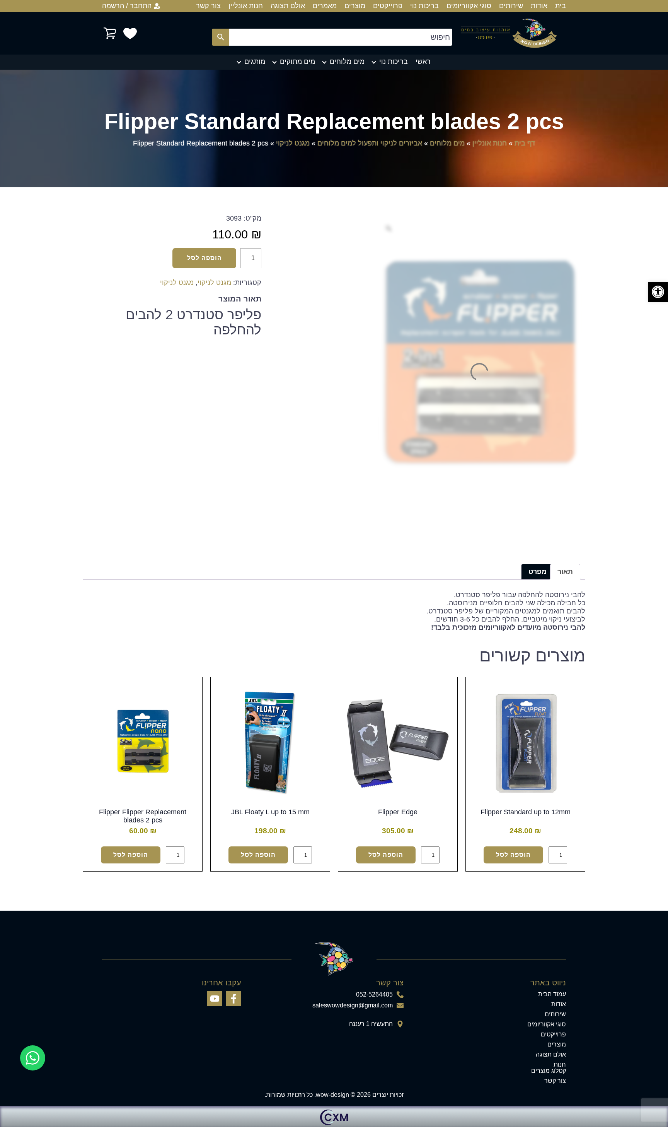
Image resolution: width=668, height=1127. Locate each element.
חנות (560, 1065)
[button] (658, 292)
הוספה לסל (204, 258)
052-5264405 (374, 995)
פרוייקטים (387, 6)
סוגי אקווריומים (468, 6)
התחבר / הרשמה (127, 6)
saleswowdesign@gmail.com (352, 1005)
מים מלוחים (347, 61)
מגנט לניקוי (293, 143)
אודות (539, 6)
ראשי (423, 61)
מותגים (254, 61)
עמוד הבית (552, 994)
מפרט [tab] (537, 571)
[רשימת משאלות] (130, 33)
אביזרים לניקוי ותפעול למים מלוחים (369, 143)
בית (560, 6)
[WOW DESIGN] (509, 33)
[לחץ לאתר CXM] (334, 1116)
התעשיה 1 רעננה (371, 1024)
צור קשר (208, 6)
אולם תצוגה (288, 6)
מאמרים (325, 6)
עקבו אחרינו (221, 982)
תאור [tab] (565, 571)
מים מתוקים (297, 61)
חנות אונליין (245, 6)
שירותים (511, 6)
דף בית (525, 143)
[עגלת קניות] (110, 33)
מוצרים (354, 6)
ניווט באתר (548, 982)
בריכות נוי (424, 6)
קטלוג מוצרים (548, 1071)
